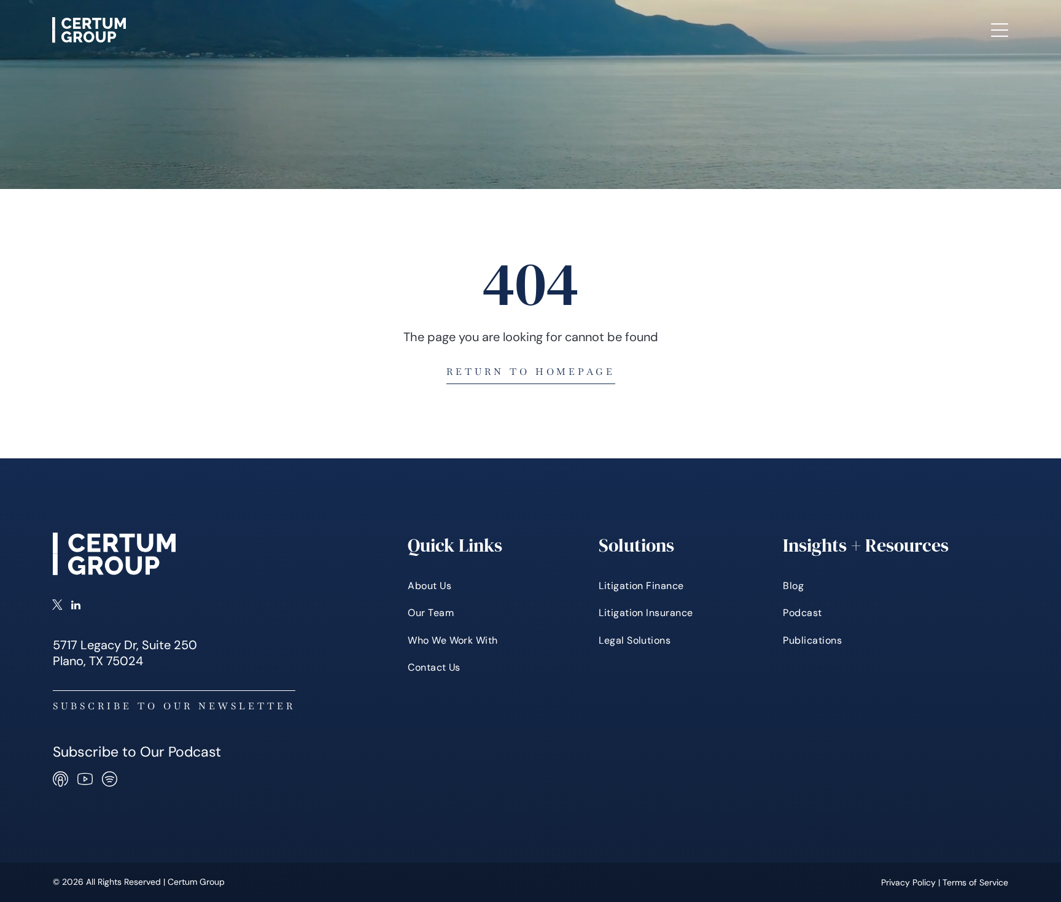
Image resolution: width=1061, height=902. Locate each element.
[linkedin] (76, 606)
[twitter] (57, 606)
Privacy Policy (908, 882)
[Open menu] (999, 30)
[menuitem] (388, 30)
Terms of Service (975, 882)
